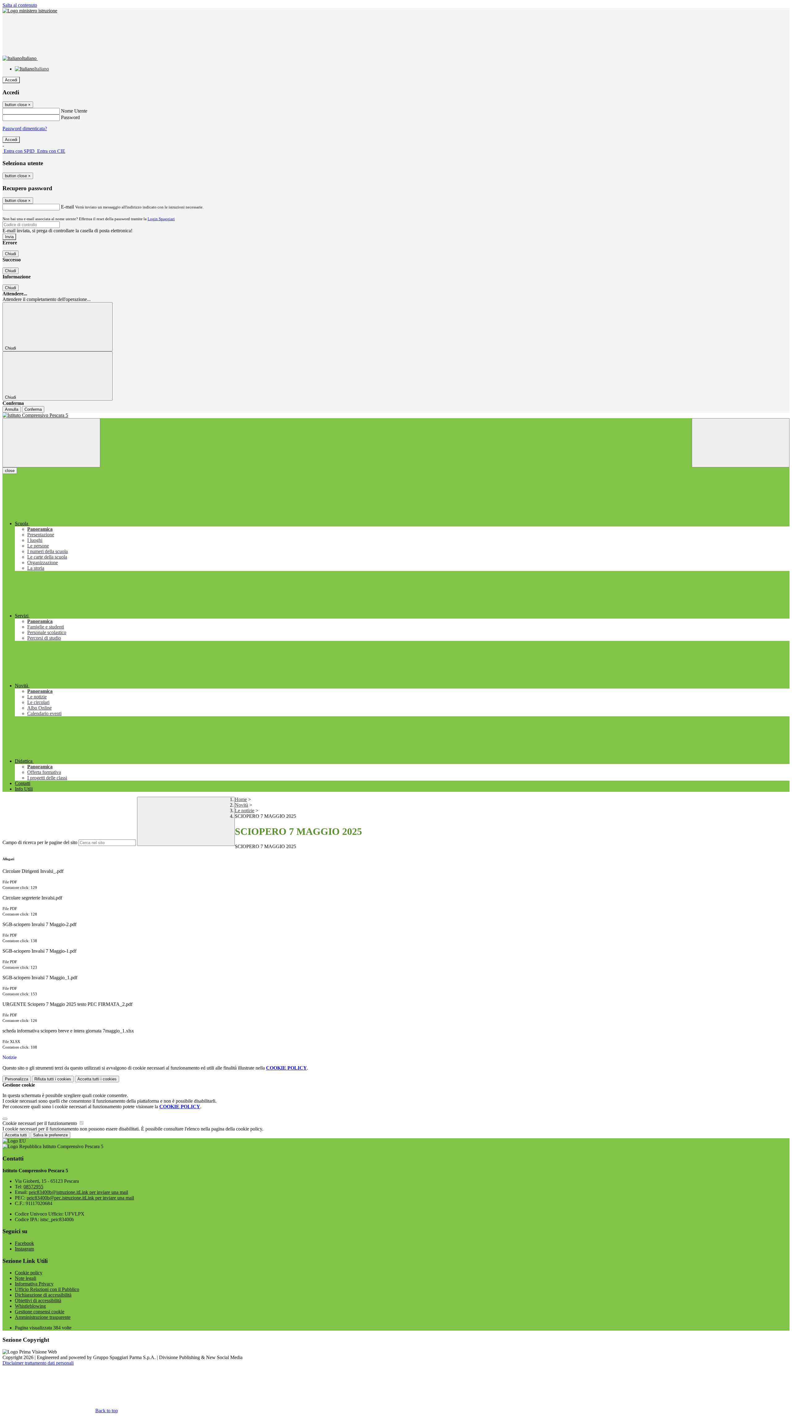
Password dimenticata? (24, 128)
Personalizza (16, 1079)
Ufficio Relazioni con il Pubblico (47, 1289)
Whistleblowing (30, 1306)
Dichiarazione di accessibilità (43, 1295)
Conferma (33, 409)
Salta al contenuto (19, 5)
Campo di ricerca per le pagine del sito (39, 842)
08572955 (33, 1186)
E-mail (67, 206)
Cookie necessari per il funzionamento (40, 1123)
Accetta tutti (97, 1079)
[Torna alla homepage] (396, 415)
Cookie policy (28, 1272)
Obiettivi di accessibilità (38, 1300)
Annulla (11, 409)
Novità (241, 805)
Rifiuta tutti (52, 1079)
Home (241, 799)
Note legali (25, 1278)
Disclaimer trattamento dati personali (38, 1363)
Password (70, 117)
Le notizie (244, 810)
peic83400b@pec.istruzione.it (80, 1197)
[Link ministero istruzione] (29, 10)
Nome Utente (74, 111)
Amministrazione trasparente (43, 1317)
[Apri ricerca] (741, 442)
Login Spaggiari (161, 219)
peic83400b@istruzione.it (78, 1192)
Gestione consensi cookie (39, 1311)
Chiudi (10, 253)
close (10, 470)
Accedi (11, 80)
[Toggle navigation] (51, 442)
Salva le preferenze (50, 1135)
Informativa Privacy (34, 1283)
